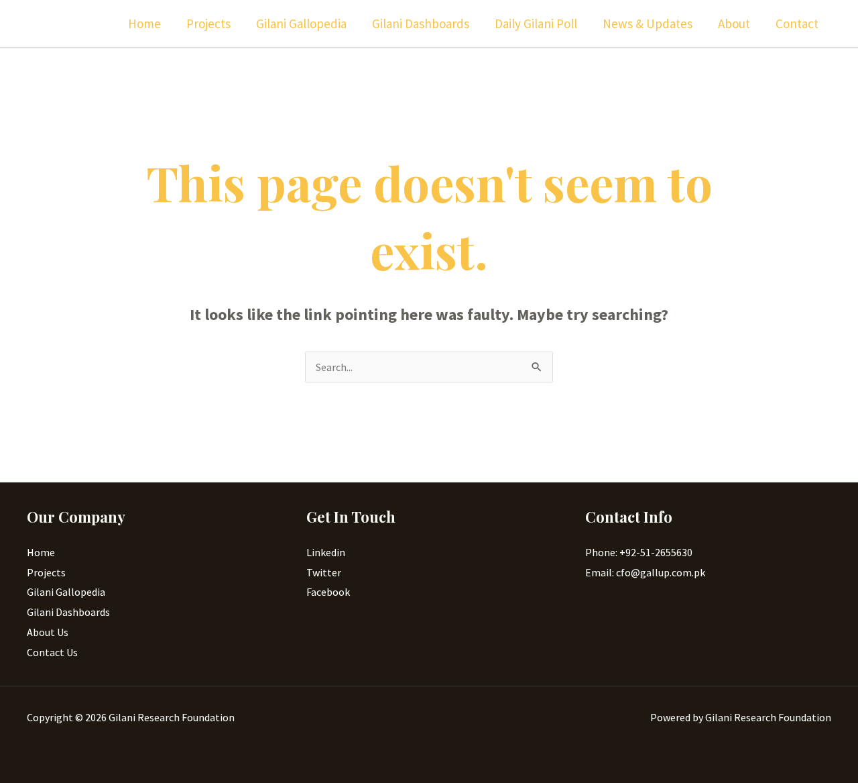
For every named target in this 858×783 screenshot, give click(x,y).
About (734, 23)
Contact (797, 23)
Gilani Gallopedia (301, 23)
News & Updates (647, 23)
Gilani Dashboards (420, 23)
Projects (208, 23)
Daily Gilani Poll (536, 23)
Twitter (323, 572)
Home (144, 23)
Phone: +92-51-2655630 (638, 552)
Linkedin (325, 552)
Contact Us (52, 652)
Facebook (328, 591)
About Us (47, 632)
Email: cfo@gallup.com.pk (645, 572)
